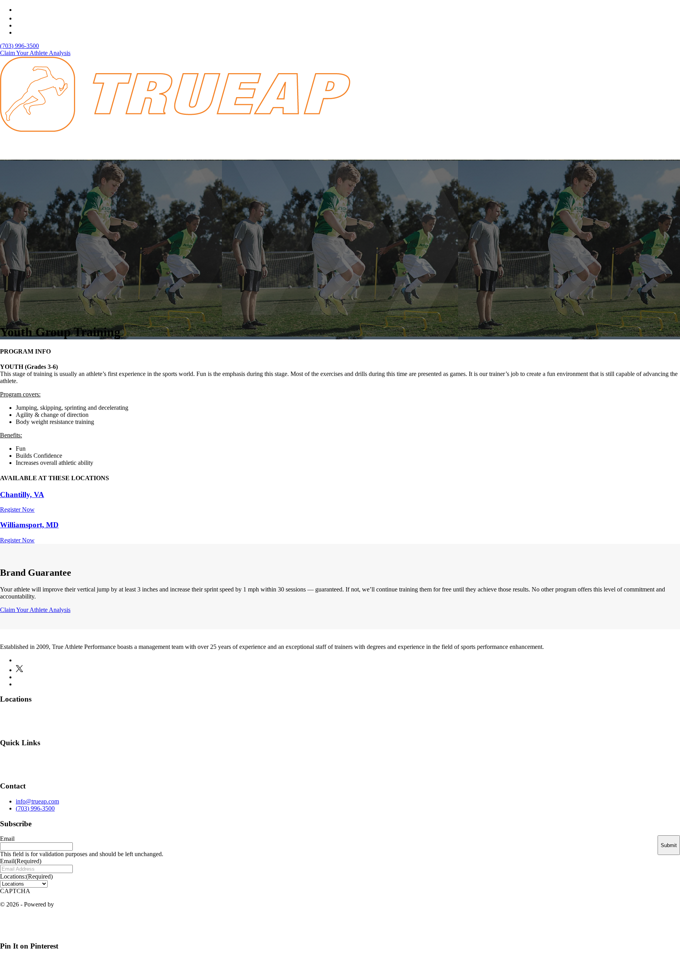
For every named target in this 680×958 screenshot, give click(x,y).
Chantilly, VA (22, 494)
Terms (664, 923)
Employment (394, 764)
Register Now (17, 509)
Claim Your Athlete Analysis (35, 53)
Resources (603, 149)
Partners (463, 764)
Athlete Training (453, 149)
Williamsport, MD (29, 525)
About (369, 149)
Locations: (26, 876)
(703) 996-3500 (19, 45)
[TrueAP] (175, 129)
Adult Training (557, 149)
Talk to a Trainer (652, 149)
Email (7, 838)
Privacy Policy (623, 923)
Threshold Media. (77, 904)
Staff (432, 764)
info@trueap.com (37, 801)
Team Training (506, 149)
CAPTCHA (15, 891)
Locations (405, 149)
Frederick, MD (654, 720)
